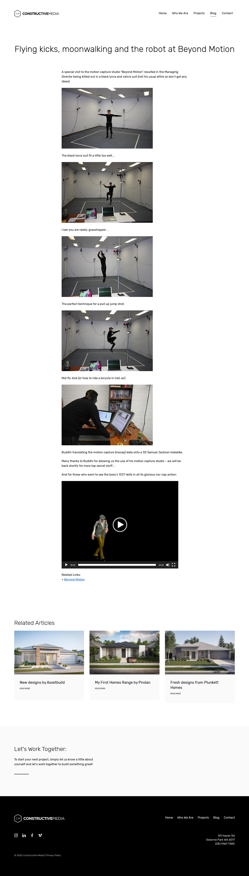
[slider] (117, 565)
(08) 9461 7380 (225, 843)
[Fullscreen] (173, 565)
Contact (227, 13)
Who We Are (180, 13)
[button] (120, 524)
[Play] (66, 565)
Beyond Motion (74, 579)
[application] (120, 525)
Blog (213, 13)
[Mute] (168, 565)
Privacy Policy (53, 855)
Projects (199, 13)
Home (163, 13)
